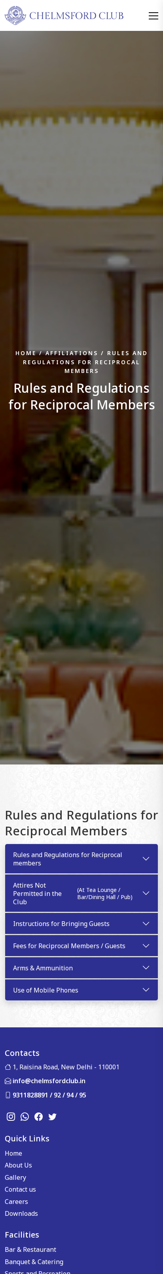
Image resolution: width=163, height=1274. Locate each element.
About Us (18, 1165)
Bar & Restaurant (30, 1249)
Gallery (15, 1177)
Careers (16, 1201)
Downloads (21, 1213)
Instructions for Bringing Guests (61, 923)
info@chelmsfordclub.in (49, 1080)
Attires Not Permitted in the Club (73, 893)
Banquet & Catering (34, 1261)
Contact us (20, 1189)
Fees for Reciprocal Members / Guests (69, 945)
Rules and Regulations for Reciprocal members (67, 858)
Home (13, 1153)
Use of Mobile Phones (45, 989)
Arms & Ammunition (43, 967)
